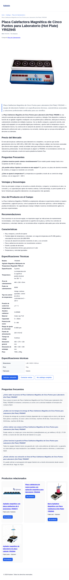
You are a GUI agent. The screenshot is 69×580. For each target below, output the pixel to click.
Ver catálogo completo (44, 377)
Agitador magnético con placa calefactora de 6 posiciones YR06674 (11, 506)
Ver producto (8, 517)
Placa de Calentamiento (14, 37)
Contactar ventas (26, 377)
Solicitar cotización (9, 377)
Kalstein (6, 6)
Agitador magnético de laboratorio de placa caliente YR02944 (11, 548)
